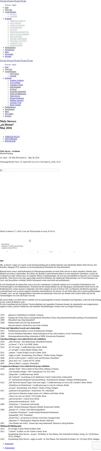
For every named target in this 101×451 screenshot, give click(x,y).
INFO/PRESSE (11, 139)
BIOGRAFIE (10, 141)
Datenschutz (10, 448)
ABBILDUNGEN (12, 137)
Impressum (9, 444)
